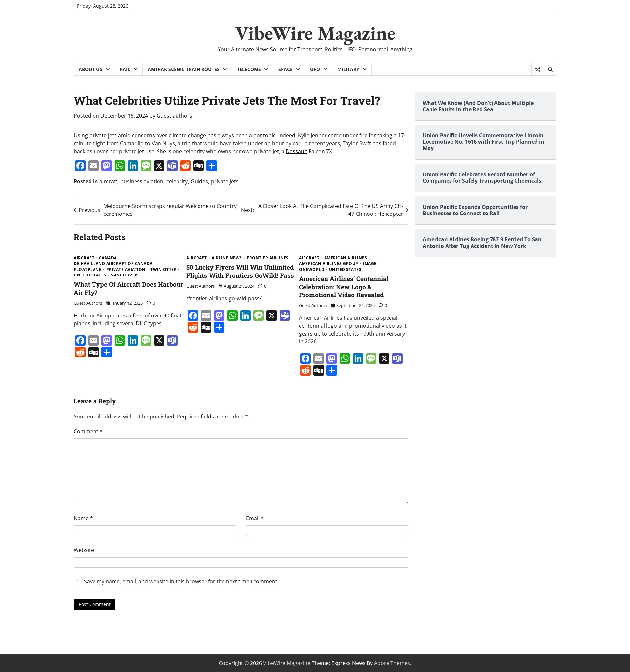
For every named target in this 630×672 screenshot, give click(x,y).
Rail (125, 69)
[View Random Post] (538, 69)
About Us (90, 69)
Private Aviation (126, 270)
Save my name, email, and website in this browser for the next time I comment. (181, 581)
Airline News (227, 258)
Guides (199, 181)
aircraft (108, 181)
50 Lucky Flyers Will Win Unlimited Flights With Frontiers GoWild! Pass (240, 271)
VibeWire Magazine (315, 33)
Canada (108, 258)
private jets (103, 135)
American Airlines (345, 258)
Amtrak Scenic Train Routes (184, 69)
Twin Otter (163, 270)
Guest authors (174, 115)
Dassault (296, 151)
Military (348, 69)
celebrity (177, 181)
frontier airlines (268, 258)
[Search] (550, 69)
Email (255, 518)
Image (370, 264)
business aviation (141, 181)
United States (90, 275)
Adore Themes (392, 663)
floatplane (87, 270)
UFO (315, 69)
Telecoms (249, 69)
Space (285, 69)
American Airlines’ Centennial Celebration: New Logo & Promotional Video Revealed (343, 287)
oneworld (311, 270)
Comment (88, 431)
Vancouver (124, 275)
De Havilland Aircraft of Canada (113, 264)
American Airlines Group (328, 264)
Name (83, 518)
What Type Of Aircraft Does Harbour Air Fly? (128, 288)
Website (84, 550)
